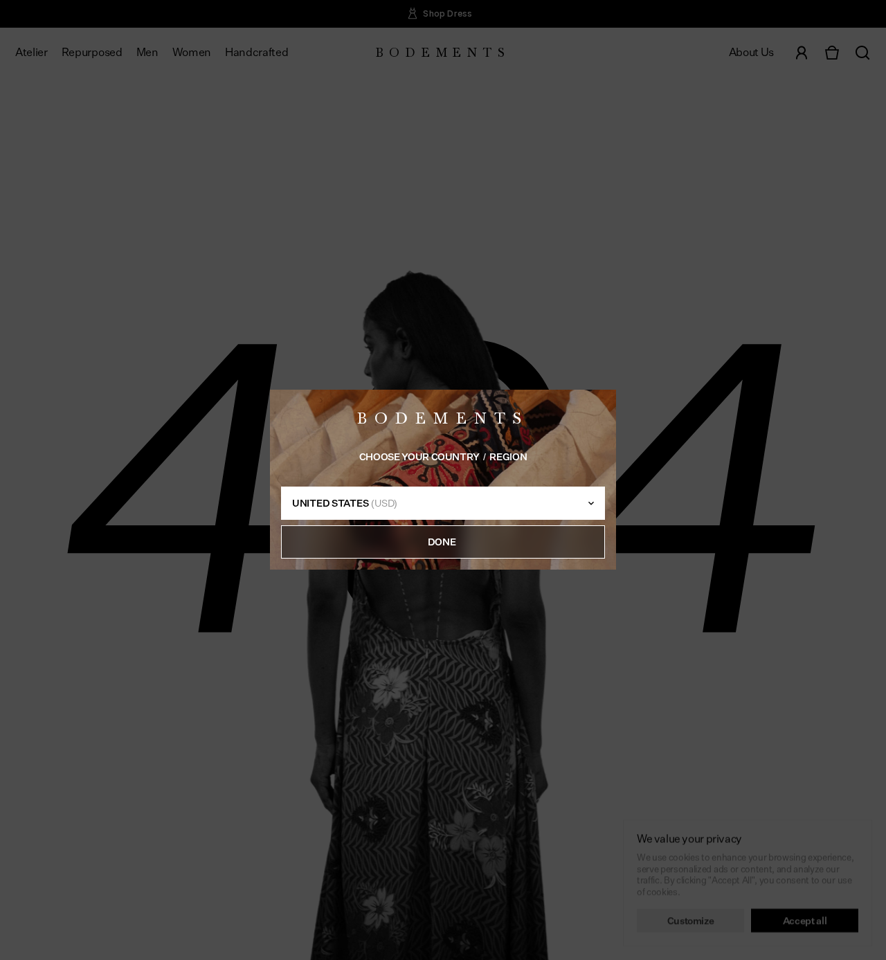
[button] (443, 542)
